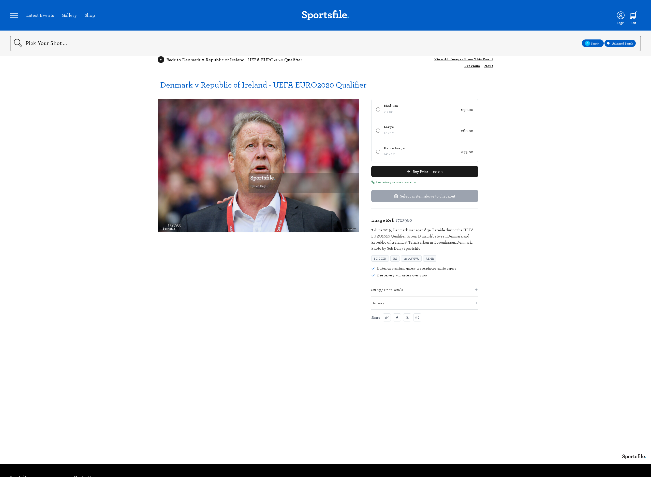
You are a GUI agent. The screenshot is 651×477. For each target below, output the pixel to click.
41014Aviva (411, 258)
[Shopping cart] (633, 15)
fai (395, 258)
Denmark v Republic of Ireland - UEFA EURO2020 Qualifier (263, 84)
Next (488, 65)
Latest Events (40, 15)
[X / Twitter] (407, 317)
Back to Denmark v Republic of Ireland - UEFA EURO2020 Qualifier (234, 60)
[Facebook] (397, 317)
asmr (430, 258)
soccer (380, 258)
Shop (90, 15)
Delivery (377, 302)
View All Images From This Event (463, 59)
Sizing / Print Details (387, 289)
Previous (472, 65)
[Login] (621, 15)
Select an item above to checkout (427, 196)
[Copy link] (387, 317)
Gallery (69, 15)
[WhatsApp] (417, 317)
